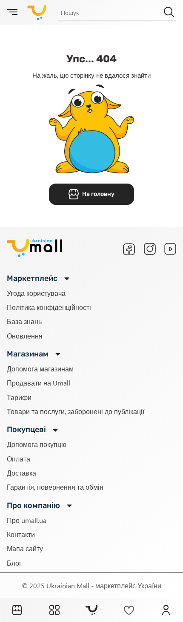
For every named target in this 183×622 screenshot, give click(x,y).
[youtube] (170, 249)
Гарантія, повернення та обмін (55, 486)
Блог (14, 562)
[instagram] (150, 249)
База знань (24, 321)
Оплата (18, 458)
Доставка (21, 472)
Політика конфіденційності (49, 307)
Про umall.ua (26, 520)
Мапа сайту (25, 548)
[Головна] (17, 610)
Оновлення (25, 335)
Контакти (21, 534)
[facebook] (129, 249)
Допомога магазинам (40, 368)
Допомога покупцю (36, 444)
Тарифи (19, 397)
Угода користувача (36, 293)
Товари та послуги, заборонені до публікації (75, 411)
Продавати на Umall (38, 382)
